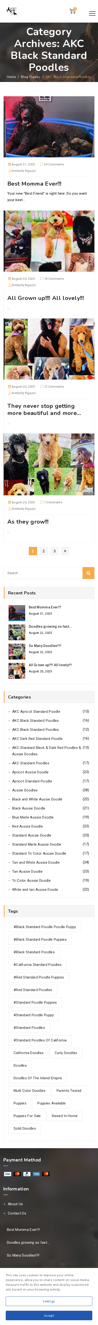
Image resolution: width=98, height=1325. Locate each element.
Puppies (20, 1103)
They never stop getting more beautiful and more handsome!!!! (42, 413)
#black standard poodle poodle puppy (45, 927)
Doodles (20, 1065)
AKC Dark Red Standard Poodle (37, 739)
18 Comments (54, 279)
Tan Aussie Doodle (27, 871)
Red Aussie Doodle (27, 826)
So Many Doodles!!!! (45, 646)
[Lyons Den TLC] (12, 11)
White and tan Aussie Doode (35, 889)
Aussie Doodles (25, 790)
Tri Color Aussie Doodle (31, 880)
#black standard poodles (34, 952)
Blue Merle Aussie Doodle (33, 817)
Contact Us (17, 1213)
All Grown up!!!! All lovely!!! (45, 298)
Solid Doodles (25, 1128)
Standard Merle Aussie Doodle (36, 844)
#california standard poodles (38, 965)
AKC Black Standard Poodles (35, 720)
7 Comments (53, 503)
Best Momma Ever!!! (34, 184)
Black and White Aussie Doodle (37, 799)
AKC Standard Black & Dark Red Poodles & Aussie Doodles (46, 751)
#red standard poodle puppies (39, 977)
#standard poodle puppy (34, 1015)
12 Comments (54, 387)
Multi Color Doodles (30, 1091)
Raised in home (65, 1116)
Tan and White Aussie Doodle (36, 862)
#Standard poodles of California (40, 1040)
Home (11, 77)
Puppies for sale (27, 1116)
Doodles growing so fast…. (51, 626)
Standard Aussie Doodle (31, 835)
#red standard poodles (33, 990)
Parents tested (69, 1091)
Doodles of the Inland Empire (38, 1078)
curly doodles (66, 1053)
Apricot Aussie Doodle (30, 772)
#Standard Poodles (29, 1028)
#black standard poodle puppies (40, 939)
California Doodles (29, 1053)
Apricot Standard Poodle (32, 781)
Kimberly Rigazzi (24, 171)
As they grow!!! (28, 521)
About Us (15, 1204)
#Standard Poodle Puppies (35, 1002)
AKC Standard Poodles (30, 763)
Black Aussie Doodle (28, 808)
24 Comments (54, 165)
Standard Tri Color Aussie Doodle (39, 853)
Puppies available (51, 1103)
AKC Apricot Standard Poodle (36, 711)
